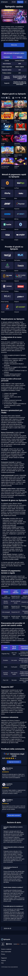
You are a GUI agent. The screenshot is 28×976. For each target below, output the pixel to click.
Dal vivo (9, 98)
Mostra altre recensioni (14, 815)
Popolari (3, 97)
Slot (23, 97)
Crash (16, 97)
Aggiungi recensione (14, 761)
